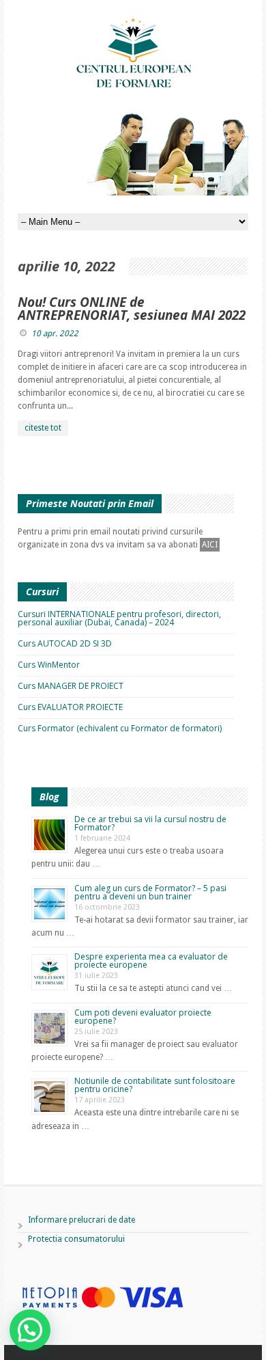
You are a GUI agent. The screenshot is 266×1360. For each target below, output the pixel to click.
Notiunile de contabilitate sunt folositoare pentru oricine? (154, 1085)
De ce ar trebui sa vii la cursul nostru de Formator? (150, 823)
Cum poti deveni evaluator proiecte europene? (142, 1016)
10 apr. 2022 (54, 333)
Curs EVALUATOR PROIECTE (70, 707)
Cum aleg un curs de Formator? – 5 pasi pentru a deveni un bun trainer (150, 892)
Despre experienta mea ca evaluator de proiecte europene (151, 960)
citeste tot (43, 428)
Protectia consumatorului (76, 1239)
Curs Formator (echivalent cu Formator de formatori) (120, 728)
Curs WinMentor (49, 664)
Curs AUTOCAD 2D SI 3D (65, 643)
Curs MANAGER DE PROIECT (70, 686)
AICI (210, 544)
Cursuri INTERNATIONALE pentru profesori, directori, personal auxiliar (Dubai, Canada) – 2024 (119, 618)
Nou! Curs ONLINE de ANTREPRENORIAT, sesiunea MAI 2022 (132, 308)
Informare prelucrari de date (81, 1220)
